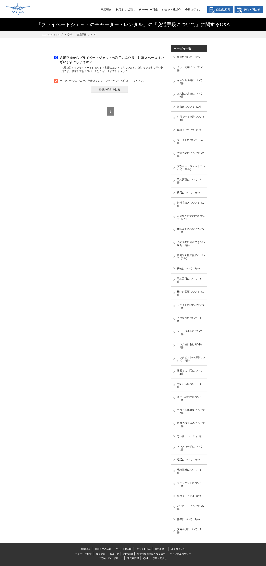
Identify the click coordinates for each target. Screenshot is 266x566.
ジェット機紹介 (171, 9)
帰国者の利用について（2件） (189, 372)
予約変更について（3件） (189, 181)
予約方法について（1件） (189, 385)
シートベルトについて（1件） (189, 333)
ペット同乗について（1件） (190, 69)
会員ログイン (193, 9)
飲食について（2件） (189, 57)
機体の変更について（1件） (190, 293)
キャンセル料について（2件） (189, 82)
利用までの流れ (125, 9)
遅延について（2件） (189, 459)
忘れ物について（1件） (190, 436)
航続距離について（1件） (189, 471)
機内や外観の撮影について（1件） (191, 257)
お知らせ (114, 553)
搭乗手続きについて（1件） (190, 204)
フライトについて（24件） (190, 142)
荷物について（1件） (189, 268)
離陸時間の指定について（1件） (191, 230)
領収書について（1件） (190, 106)
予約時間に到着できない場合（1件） (191, 244)
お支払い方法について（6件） (189, 95)
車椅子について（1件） (190, 129)
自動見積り (223, 9)
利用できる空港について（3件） (191, 118)
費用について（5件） (189, 192)
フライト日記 (143, 549)
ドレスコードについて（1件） (189, 448)
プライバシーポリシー (111, 558)
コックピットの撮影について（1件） (191, 359)
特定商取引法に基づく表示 (151, 553)
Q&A (145, 558)
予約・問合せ (252, 9)
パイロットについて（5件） (190, 508)
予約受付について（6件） (189, 280)
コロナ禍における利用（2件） (189, 346)
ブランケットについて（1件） (189, 484)
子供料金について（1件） (189, 320)
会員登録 (100, 553)
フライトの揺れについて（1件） (191, 306)
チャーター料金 (148, 9)
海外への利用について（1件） (189, 398)
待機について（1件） (189, 519)
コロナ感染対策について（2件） (191, 412)
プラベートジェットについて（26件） (191, 168)
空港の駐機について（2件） (190, 155)
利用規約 (128, 553)
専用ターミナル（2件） (190, 495)
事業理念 (106, 9)
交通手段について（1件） (189, 531)
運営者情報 (133, 558)
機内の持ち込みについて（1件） (191, 425)
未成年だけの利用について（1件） (191, 217)
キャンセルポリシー (180, 553)
